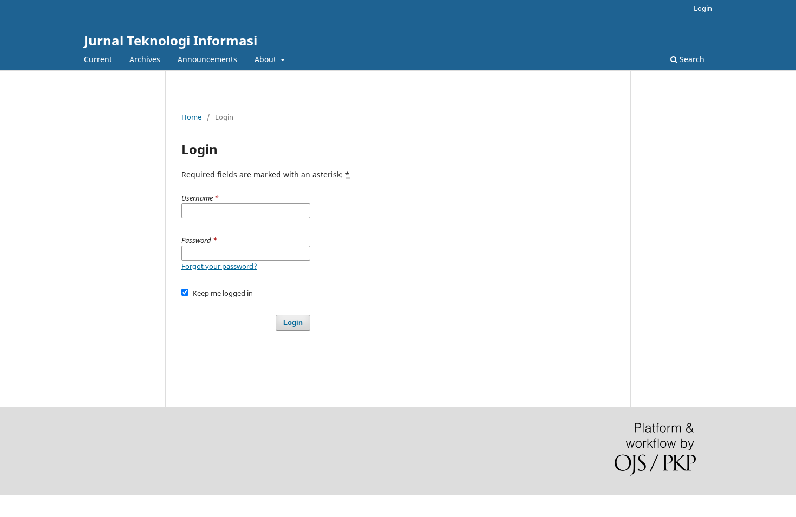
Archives (144, 59)
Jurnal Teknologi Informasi (170, 40)
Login (703, 8)
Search (690, 59)
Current (98, 59)
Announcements (207, 59)
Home (191, 117)
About (266, 59)
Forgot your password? (219, 266)
